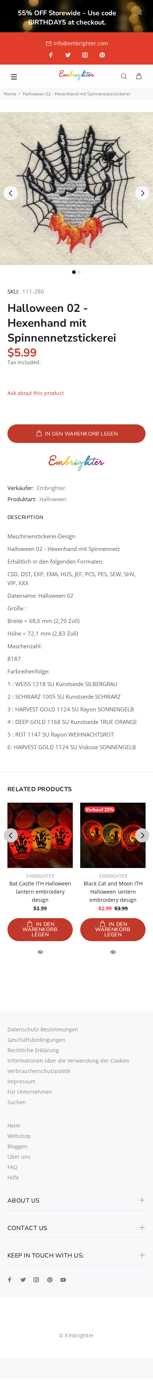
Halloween (52, 499)
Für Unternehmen (29, 1091)
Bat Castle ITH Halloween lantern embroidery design (40, 891)
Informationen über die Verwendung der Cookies (68, 1060)
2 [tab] (79, 272)
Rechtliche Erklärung (33, 1050)
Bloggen (17, 1146)
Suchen (16, 1102)
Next (142, 193)
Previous (11, 193)
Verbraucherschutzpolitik (38, 1070)
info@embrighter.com (80, 43)
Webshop (19, 1135)
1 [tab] (74, 272)
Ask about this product (35, 393)
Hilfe (13, 1177)
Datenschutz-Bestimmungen (42, 1029)
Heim (13, 1125)
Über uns (18, 1156)
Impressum (21, 1081)
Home (10, 94)
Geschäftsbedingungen (36, 1039)
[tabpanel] (76, 188)
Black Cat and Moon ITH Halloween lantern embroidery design (113, 891)
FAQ (12, 1167)
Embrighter (51, 488)
